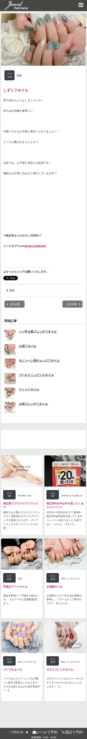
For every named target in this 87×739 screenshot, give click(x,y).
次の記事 (72, 304)
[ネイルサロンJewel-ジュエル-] (14, 5)
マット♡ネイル (29, 389)
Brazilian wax (24, 495)
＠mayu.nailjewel (35, 246)
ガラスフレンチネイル (60, 669)
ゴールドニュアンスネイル (36, 375)
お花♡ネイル (27, 346)
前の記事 (15, 304)
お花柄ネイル (55, 586)
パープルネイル (12, 669)
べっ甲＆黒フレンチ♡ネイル (38, 331)
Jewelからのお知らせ (72, 495)
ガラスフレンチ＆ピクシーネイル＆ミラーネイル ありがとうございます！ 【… (65, 682)
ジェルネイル (73, 578)
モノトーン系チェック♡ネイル (39, 360)
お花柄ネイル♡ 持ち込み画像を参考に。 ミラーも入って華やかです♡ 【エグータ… (64, 599)
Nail (19, 75)
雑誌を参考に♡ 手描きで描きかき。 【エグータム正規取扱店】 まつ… (20, 599)
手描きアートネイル (15, 586)
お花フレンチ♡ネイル (33, 404)
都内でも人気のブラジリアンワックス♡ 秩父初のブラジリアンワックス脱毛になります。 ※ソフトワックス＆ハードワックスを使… (21, 520)
